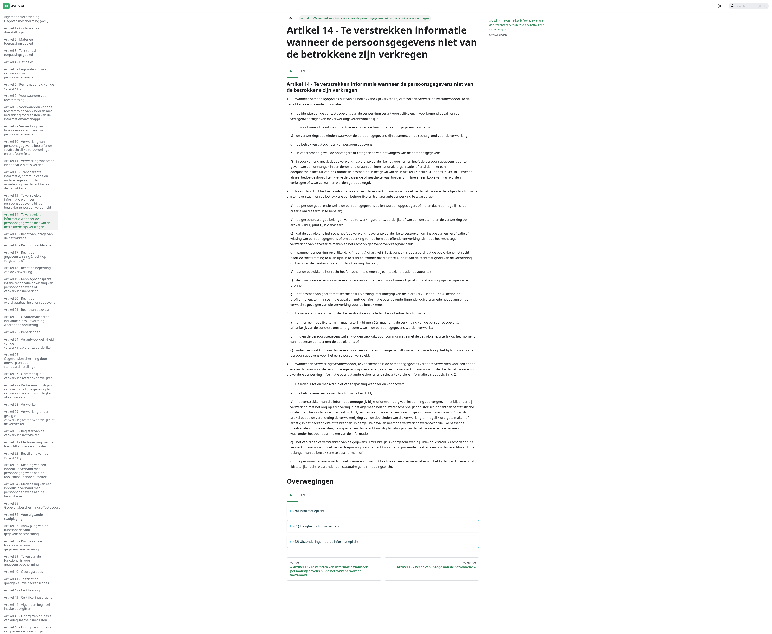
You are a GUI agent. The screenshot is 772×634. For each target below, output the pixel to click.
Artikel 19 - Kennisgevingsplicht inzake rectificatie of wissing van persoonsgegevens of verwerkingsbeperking (28, 285)
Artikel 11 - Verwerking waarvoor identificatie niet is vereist (29, 163)
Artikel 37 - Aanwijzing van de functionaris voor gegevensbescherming (26, 530)
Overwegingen (498, 35)
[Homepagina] (290, 18)
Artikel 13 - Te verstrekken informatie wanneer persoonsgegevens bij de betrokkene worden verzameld (27, 201)
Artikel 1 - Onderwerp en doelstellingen (22, 30)
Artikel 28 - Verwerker (20, 404)
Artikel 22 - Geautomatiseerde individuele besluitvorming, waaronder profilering (26, 321)
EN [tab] (303, 71)
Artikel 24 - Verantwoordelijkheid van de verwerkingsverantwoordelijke (29, 343)
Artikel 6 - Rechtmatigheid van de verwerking (29, 86)
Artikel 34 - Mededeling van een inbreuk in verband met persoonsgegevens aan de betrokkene (28, 490)
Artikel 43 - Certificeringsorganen (29, 597)
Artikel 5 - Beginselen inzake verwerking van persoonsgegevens (25, 73)
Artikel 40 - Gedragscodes (23, 571)
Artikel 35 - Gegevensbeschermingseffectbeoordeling (31, 505)
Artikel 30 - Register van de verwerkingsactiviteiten (24, 433)
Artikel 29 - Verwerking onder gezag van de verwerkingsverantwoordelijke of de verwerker (29, 417)
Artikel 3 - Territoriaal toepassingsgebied (20, 52)
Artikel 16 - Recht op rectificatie (27, 245)
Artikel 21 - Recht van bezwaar (27, 309)
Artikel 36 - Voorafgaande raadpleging (23, 516)
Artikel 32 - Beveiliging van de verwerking (26, 455)
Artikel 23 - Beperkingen (22, 332)
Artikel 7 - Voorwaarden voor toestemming (26, 97)
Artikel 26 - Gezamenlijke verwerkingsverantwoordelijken (28, 376)
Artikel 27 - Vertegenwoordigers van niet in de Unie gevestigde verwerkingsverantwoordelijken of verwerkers (28, 391)
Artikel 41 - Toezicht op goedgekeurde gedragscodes (26, 581)
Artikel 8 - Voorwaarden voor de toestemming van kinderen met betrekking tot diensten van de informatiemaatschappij (28, 113)
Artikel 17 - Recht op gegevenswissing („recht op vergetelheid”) (25, 256)
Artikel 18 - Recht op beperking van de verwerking (27, 270)
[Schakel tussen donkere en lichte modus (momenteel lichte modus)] (720, 6)
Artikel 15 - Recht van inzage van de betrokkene (28, 236)
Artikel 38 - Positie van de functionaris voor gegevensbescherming (23, 545)
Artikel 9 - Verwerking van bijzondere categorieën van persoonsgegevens (25, 130)
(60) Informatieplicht (308, 511)
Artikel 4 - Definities (19, 62)
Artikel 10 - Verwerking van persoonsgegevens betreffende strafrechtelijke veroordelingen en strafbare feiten (28, 147)
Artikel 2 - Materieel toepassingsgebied (19, 41)
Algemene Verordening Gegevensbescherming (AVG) (26, 19)
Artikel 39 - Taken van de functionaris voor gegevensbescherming (22, 560)
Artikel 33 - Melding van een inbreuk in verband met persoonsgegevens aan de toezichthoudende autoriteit (25, 471)
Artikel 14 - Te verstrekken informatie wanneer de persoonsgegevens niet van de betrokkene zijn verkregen (27, 220)
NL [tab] (292, 71)
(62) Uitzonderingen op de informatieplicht (325, 541)
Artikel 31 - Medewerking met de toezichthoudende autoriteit (28, 444)
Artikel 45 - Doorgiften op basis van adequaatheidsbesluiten (27, 618)
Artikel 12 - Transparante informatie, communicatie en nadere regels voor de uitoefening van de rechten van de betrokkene (27, 180)
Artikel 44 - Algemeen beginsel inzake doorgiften (27, 606)
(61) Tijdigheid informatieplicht (316, 526)
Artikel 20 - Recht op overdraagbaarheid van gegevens (29, 300)
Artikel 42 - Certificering (22, 590)
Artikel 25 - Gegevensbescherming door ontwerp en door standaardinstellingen (25, 360)
